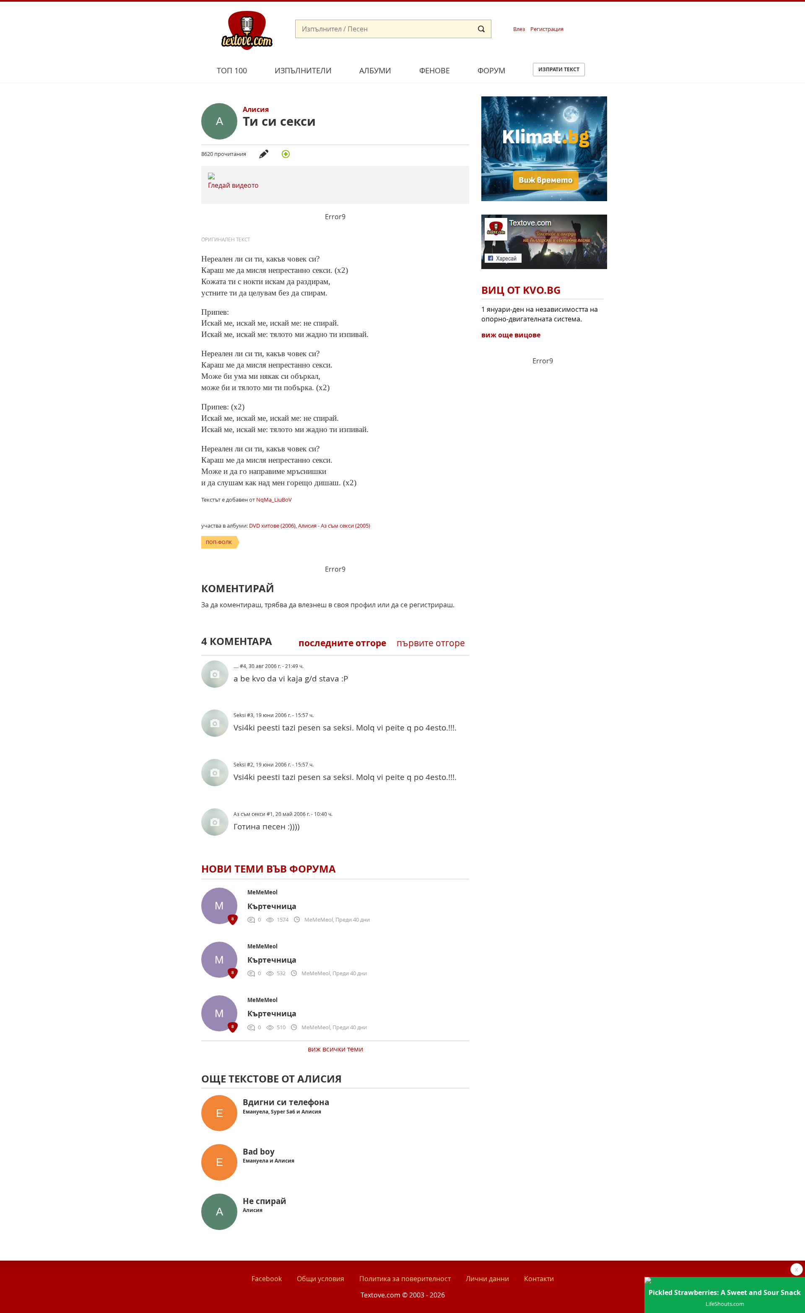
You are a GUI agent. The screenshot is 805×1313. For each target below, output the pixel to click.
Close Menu (722, 15)
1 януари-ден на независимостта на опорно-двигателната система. (539, 314)
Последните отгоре (342, 643)
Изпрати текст (558, 69)
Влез (519, 29)
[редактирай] (263, 154)
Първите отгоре (431, 643)
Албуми (375, 70)
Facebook (267, 1278)
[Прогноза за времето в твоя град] (544, 198)
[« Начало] (247, 29)
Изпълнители (303, 70)
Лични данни (487, 1278)
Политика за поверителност (405, 1278)
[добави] (285, 154)
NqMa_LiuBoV (274, 499)
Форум (491, 70)
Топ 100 (232, 70)
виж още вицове (510, 334)
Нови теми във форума (268, 869)
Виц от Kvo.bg (521, 290)
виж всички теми (335, 1049)
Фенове (434, 70)
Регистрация (547, 29)
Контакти (539, 1278)
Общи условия (320, 1278)
